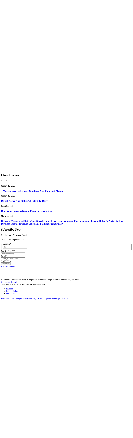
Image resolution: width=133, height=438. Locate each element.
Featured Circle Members (15, 129)
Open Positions (15, 53)
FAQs (8, 136)
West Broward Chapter (15, 108)
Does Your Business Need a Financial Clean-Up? (26, 211)
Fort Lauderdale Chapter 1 (16, 74)
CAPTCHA (6, 261)
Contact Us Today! (9, 282)
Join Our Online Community (16, 46)
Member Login (7, 2)
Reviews (9, 148)
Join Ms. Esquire (8, 266)
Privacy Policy (12, 291)
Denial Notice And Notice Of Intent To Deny (24, 201)
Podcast (14, 19)
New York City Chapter (14, 120)
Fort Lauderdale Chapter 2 (16, 83)
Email (4, 256)
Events (9, 134)
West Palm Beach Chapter (14, 92)
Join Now (8, 27)
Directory (10, 145)
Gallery (9, 143)
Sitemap (9, 289)
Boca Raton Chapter (14, 101)
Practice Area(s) (8, 251)
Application (11, 141)
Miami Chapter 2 (14, 66)
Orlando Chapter (14, 114)
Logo (8, 138)
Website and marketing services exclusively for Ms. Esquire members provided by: (35, 298)
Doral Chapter (14, 60)
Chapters (10, 57)
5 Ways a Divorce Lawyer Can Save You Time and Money (32, 191)
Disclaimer (10, 293)
